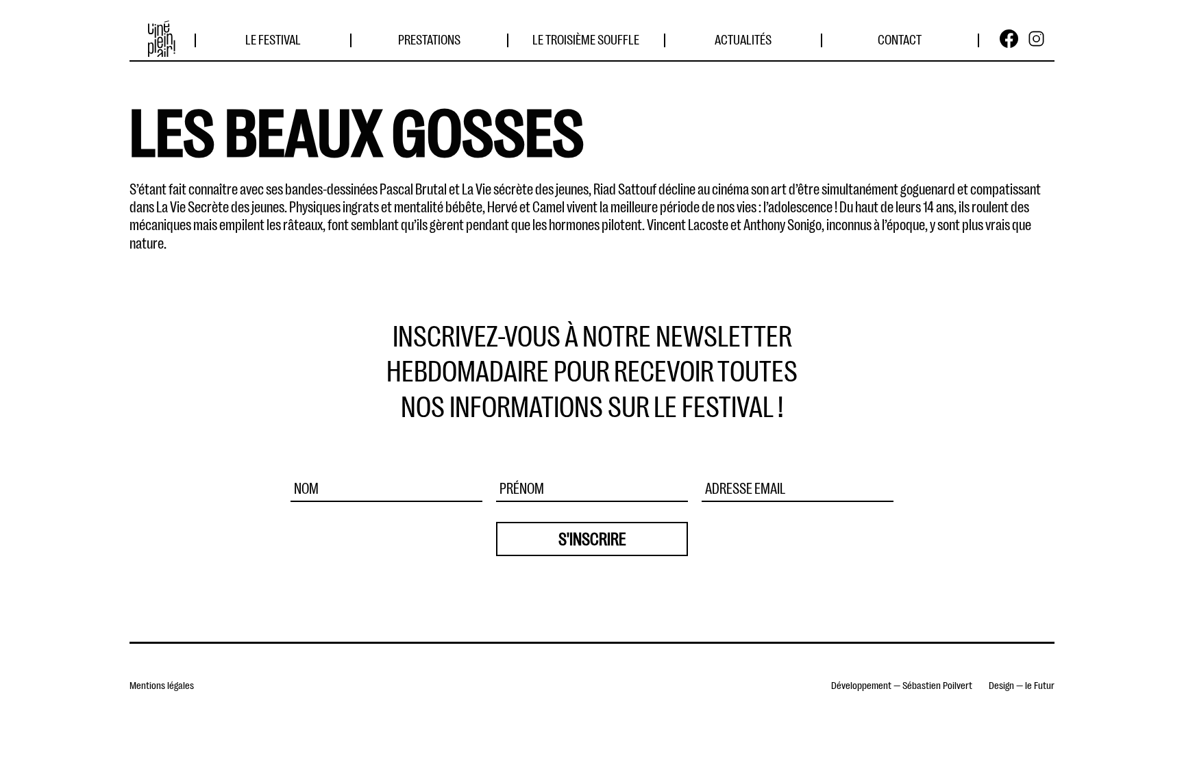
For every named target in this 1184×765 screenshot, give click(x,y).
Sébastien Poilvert (937, 684)
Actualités (743, 38)
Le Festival (273, 38)
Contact (900, 38)
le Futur (1039, 684)
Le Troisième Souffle (585, 38)
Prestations (429, 38)
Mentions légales (162, 684)
